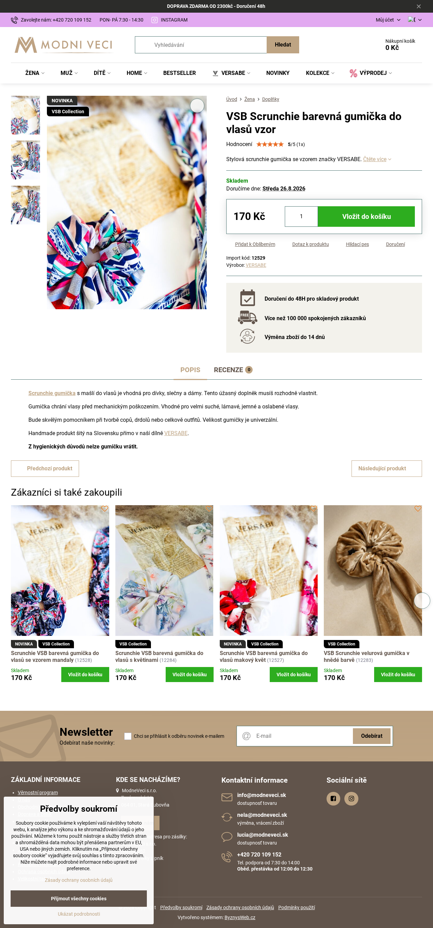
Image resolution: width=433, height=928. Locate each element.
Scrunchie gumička (52, 393)
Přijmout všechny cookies (78, 898)
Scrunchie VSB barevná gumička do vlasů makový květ (264, 656)
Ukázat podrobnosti (79, 914)
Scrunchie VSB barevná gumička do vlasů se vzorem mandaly (55, 656)
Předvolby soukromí (181, 907)
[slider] (270, 144)
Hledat (283, 44)
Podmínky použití (296, 907)
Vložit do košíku (366, 216)
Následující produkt (382, 468)
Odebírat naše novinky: (87, 743)
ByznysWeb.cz (240, 917)
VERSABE (256, 265)
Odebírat (371, 736)
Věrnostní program (38, 792)
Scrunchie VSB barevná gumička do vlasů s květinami (159, 656)
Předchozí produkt (49, 468)
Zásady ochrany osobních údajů (240, 907)
